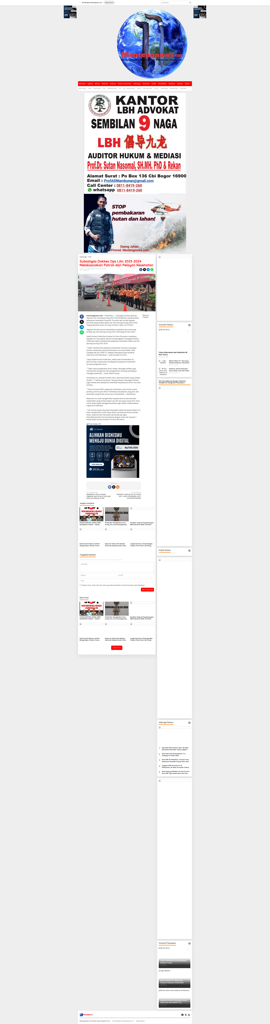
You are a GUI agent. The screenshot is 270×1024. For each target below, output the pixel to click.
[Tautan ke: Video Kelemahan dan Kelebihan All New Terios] (174, 339)
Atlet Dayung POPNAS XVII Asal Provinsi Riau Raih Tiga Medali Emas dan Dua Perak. (175, 772)
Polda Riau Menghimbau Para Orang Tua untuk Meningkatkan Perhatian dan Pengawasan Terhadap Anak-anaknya (116, 524)
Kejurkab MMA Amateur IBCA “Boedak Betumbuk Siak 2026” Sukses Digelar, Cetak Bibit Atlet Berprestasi (175, 749)
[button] (190, 2)
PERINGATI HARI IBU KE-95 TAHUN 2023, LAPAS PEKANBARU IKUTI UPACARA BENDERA (129, 495)
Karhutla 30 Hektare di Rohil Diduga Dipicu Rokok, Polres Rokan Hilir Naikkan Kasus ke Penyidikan (90, 545)
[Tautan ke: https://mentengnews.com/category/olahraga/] (189, 723)
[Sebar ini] (140, 269)
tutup (74, 6)
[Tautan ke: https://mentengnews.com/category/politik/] (189, 550)
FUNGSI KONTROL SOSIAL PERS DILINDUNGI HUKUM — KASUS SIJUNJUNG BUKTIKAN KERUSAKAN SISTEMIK (91, 524)
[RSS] (117, 487)
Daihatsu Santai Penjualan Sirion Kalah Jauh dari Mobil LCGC (179, 370)
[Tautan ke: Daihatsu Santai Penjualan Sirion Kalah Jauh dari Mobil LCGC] (163, 371)
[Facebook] (109, 487)
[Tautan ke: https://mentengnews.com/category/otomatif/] (189, 325)
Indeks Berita (140, 1021)
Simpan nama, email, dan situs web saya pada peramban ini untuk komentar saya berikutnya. (113, 585)
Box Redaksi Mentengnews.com (123, 1021)
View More (117, 648)
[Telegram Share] (148, 269)
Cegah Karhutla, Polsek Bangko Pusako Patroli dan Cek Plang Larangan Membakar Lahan (141, 545)
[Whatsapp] (151, 269)
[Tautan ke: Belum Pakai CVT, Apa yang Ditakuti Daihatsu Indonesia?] (163, 362)
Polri (81, 270)
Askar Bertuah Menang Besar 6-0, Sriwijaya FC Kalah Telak (174, 754)
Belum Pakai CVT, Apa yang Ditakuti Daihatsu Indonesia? (179, 362)
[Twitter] (113, 487)
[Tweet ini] (144, 269)
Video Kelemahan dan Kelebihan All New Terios (173, 353)
